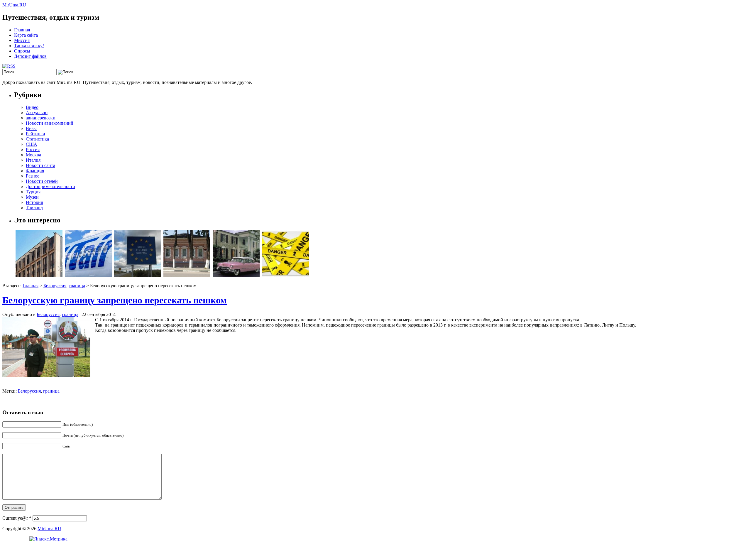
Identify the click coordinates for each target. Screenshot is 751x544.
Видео (32, 107)
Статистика (37, 138)
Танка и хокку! (29, 45)
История (34, 202)
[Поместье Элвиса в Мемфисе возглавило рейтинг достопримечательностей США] (236, 275)
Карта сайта (26, 35)
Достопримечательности (50, 186)
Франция (35, 170)
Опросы (22, 50)
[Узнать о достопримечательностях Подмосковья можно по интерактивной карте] (186, 275)
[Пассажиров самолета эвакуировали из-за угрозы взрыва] (285, 275)
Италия (33, 160)
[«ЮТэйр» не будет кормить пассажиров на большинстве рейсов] (88, 275)
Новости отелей (42, 181)
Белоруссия (54, 285)
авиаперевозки (40, 117)
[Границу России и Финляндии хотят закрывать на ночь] (137, 275)
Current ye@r (16, 518)
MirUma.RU (14, 4)
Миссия (22, 40)
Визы (31, 128)
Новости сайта (40, 165)
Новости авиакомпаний (49, 123)
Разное (32, 175)
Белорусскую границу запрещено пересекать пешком (114, 300)
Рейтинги (35, 133)
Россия (33, 149)
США (31, 144)
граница (77, 285)
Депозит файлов (30, 56)
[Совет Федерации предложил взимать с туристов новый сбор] (39, 275)
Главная (22, 29)
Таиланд (34, 207)
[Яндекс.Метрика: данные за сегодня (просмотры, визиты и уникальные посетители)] (48, 539)
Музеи (32, 197)
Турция (33, 191)
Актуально (37, 112)
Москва (33, 154)
